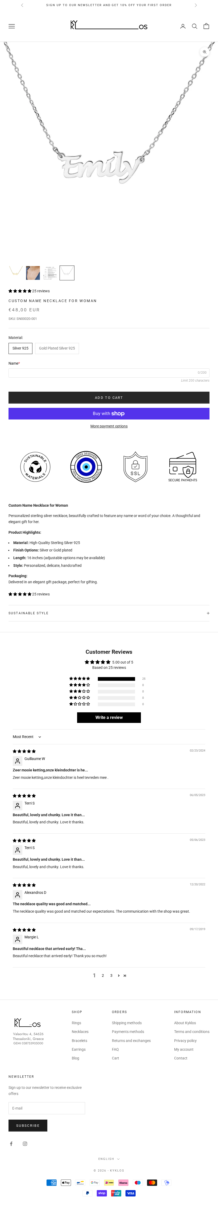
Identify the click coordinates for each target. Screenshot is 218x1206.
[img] (24, 751)
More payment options (109, 426)
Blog (75, 1058)
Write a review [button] (109, 717)
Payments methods (128, 1032)
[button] (20, 291)
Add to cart (109, 398)
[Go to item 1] (16, 273)
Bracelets (79, 1041)
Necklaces (80, 1032)
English (106, 1159)
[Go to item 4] (67, 273)
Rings (76, 1023)
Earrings (79, 1049)
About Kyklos (185, 1023)
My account (184, 1049)
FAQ (115, 1049)
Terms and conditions (191, 1032)
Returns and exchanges (131, 1041)
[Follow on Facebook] (11, 1143)
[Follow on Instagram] (25, 1143)
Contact (180, 1058)
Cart (115, 1058)
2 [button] (103, 975)
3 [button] (111, 975)
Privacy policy (185, 1041)
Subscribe (28, 1126)
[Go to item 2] (33, 273)
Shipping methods (127, 1023)
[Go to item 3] (50, 273)
